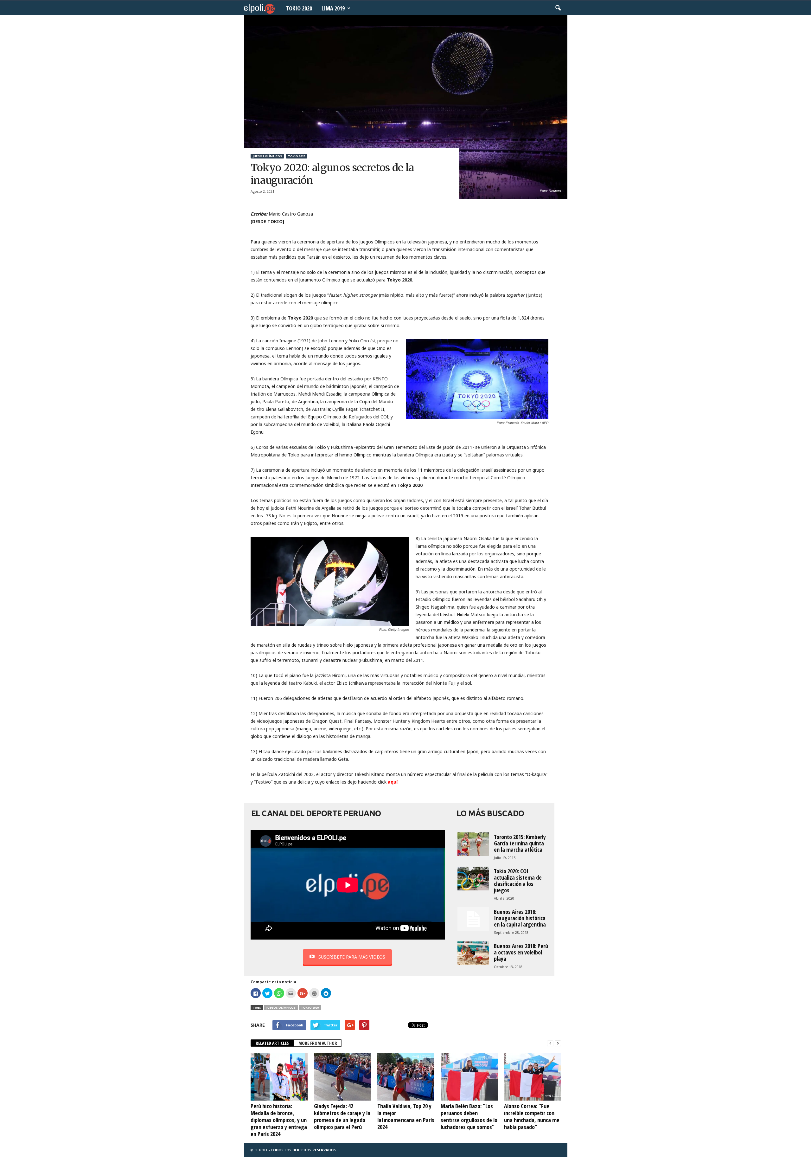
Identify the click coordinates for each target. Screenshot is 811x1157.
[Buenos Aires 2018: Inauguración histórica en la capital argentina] (473, 919)
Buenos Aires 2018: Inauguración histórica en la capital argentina (520, 918)
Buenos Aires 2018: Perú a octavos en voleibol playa (521, 952)
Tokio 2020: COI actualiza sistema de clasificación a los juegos (518, 880)
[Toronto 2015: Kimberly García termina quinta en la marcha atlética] (473, 844)
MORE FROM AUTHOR (317, 1043)
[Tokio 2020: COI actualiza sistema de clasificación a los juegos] (473, 878)
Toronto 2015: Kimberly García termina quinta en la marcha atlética (520, 843)
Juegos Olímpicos (267, 156)
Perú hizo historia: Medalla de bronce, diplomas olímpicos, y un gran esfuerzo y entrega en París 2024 (279, 1120)
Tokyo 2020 (310, 1007)
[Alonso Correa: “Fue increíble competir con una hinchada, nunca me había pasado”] (532, 1077)
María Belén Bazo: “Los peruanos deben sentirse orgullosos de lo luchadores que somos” (469, 1116)
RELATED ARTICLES (272, 1043)
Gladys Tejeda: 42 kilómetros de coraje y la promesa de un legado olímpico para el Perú (342, 1116)
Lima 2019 (333, 8)
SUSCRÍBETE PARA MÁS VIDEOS (351, 957)
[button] (558, 8)
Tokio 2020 (299, 8)
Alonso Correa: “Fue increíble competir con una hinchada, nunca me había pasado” (531, 1116)
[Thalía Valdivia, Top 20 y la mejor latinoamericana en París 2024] (405, 1077)
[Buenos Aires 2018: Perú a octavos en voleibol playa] (473, 953)
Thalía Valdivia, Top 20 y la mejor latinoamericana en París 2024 (405, 1116)
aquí (393, 782)
